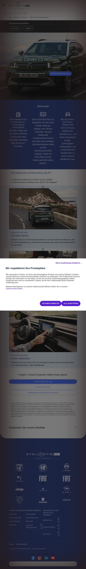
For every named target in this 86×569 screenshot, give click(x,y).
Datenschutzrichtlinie (14, 289)
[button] (69, 263)
